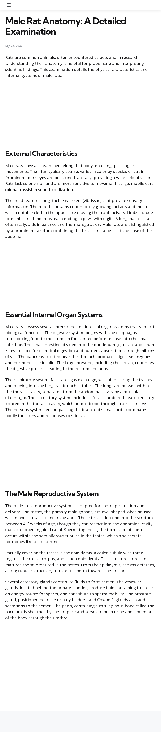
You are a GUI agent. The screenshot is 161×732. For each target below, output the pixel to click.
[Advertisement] (80, 113)
